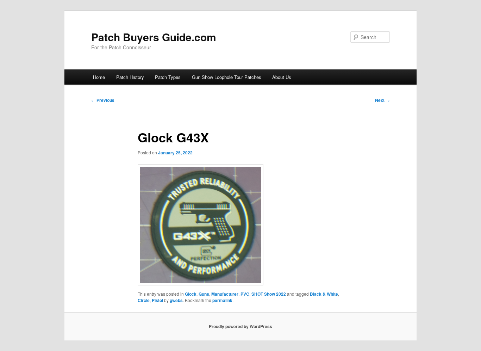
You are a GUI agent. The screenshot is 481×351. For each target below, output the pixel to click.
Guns (204, 294)
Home (99, 77)
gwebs (176, 300)
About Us (281, 77)
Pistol (157, 300)
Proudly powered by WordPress (240, 326)
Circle (144, 300)
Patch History (130, 77)
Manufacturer (224, 294)
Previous (102, 100)
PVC (245, 294)
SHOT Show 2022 (268, 294)
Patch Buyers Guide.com (153, 36)
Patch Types (168, 77)
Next (382, 100)
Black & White (324, 294)
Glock (190, 294)
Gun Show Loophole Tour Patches (226, 77)
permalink (222, 300)
